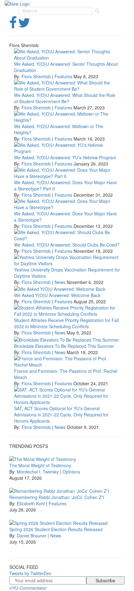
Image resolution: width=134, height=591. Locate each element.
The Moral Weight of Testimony (40, 465)
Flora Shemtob (36, 76)
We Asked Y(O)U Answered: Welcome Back (57, 295)
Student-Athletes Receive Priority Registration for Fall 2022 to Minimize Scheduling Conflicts (66, 323)
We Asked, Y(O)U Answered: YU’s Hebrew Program (65, 157)
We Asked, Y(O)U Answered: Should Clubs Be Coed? (66, 245)
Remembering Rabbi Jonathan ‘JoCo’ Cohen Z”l (56, 497)
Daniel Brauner (31, 535)
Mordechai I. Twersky (38, 471)
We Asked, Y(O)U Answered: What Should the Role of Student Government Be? (64, 98)
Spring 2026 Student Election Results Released (56, 529)
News (60, 282)
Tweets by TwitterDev (30, 573)
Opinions (71, 471)
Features (63, 76)
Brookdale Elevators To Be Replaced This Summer (64, 346)
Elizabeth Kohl (31, 503)
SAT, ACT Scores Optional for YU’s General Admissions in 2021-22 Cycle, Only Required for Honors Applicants (61, 414)
